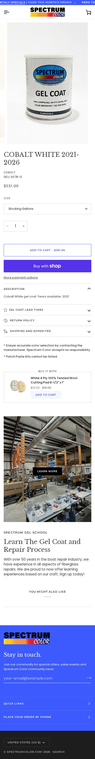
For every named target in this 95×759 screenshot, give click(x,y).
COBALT (9, 172)
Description (14, 289)
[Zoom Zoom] (47, 83)
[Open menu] (11, 12)
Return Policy (22, 320)
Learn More (47, 471)
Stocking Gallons (21, 208)
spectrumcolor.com (24, 751)
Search (59, 751)
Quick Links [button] (14, 703)
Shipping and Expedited (30, 331)
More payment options (21, 277)
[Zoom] (16, 135)
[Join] (87, 677)
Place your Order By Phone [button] (27, 717)
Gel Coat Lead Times (26, 309)
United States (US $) (24, 742)
